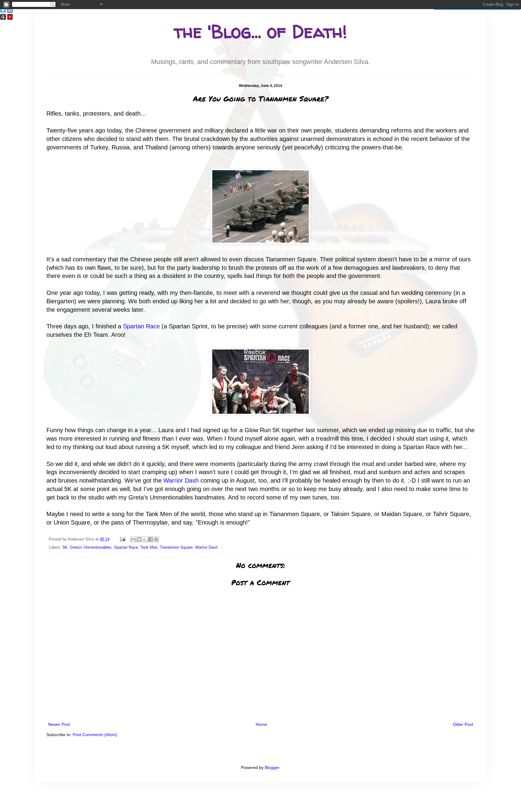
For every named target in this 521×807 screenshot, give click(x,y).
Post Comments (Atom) (95, 734)
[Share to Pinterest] (156, 539)
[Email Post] (122, 539)
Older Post (463, 724)
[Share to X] (145, 539)
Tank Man (148, 547)
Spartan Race (141, 326)
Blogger (272, 767)
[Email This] (133, 539)
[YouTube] (10, 17)
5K (65, 547)
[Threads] (3, 17)
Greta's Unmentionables (91, 547)
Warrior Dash (181, 480)
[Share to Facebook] (150, 539)
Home (261, 724)
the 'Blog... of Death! (260, 31)
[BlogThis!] (139, 539)
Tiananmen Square (176, 547)
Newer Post (59, 724)
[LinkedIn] (10, 10)
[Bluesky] (3, 10)
